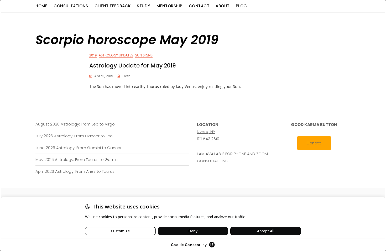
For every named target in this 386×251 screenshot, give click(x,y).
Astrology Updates (116, 55)
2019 (93, 55)
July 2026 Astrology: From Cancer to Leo (74, 136)
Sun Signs (144, 55)
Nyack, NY (206, 131)
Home (41, 6)
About (222, 6)
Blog (241, 6)
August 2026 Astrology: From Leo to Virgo (75, 124)
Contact (199, 6)
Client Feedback (113, 6)
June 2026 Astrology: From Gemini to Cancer (78, 147)
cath (126, 76)
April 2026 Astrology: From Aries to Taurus (74, 171)
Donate (314, 143)
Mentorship (169, 6)
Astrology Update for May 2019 (132, 65)
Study (143, 6)
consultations (71, 6)
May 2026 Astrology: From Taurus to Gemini (76, 159)
